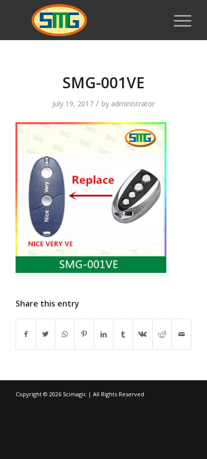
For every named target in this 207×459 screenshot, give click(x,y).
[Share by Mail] (181, 334)
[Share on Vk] (142, 334)
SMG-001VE (103, 82)
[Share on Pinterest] (84, 334)
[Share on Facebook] (26, 334)
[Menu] (177, 20)
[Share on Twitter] (45, 334)
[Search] (154, 20)
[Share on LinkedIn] (104, 334)
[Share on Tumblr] (123, 334)
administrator (133, 103)
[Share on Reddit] (162, 334)
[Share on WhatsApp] (64, 334)
